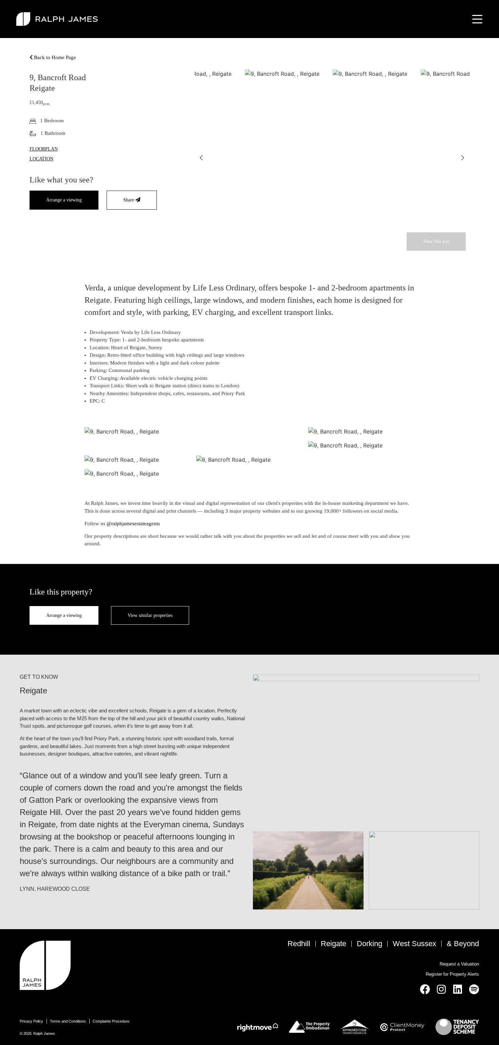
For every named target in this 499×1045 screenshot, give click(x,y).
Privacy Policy (31, 1021)
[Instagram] (441, 989)
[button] (201, 158)
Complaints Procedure (111, 1021)
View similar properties (150, 615)
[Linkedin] (457, 989)
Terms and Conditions (68, 1021)
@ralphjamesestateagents (133, 523)
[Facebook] (425, 989)
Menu (476, 19)
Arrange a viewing (64, 199)
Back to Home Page (54, 57)
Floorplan (44, 149)
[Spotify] (474, 989)
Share (129, 199)
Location (41, 158)
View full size (436, 241)
